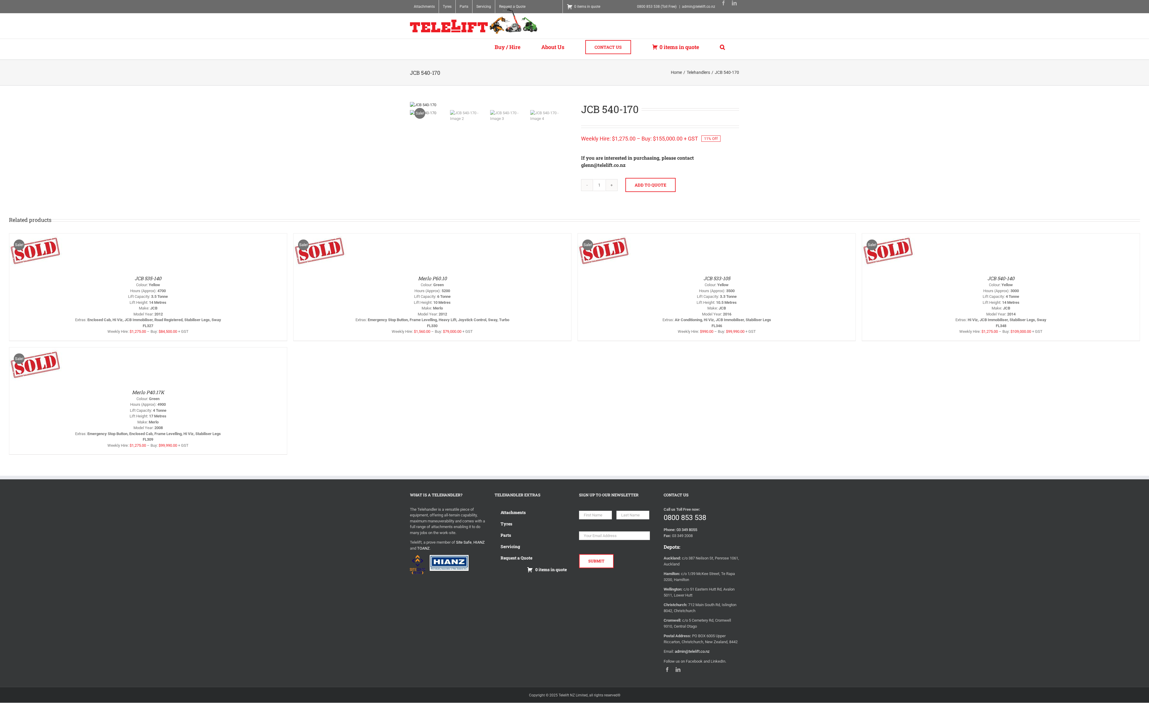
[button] (722, 47)
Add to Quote (650, 185)
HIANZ (479, 542)
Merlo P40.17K (148, 392)
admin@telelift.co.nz (698, 6)
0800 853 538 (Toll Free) (657, 6)
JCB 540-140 (1000, 278)
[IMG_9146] (489, 105)
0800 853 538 (685, 517)
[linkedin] (734, 3)
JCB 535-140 (148, 278)
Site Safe (464, 542)
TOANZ (423, 548)
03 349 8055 (687, 529)
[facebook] (723, 3)
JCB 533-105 (716, 278)
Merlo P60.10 (432, 278)
